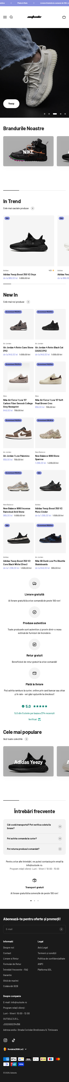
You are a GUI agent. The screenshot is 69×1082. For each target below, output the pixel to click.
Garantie (7, 975)
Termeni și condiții (47, 953)
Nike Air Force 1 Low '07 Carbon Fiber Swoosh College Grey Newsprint (18, 403)
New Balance (40, 452)
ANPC (40, 964)
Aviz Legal (43, 947)
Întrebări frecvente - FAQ (15, 969)
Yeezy (11, 103)
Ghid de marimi (10, 980)
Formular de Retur (12, 964)
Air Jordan (7, 343)
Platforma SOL (45, 969)
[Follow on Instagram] (5, 1040)
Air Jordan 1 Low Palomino (16, 456)
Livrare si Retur (11, 958)
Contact (7, 953)
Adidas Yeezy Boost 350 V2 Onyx (19, 274)
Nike (5, 396)
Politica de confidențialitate (51, 958)
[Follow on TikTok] (13, 1040)
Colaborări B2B (10, 986)
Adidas (6, 270)
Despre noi (8, 947)
